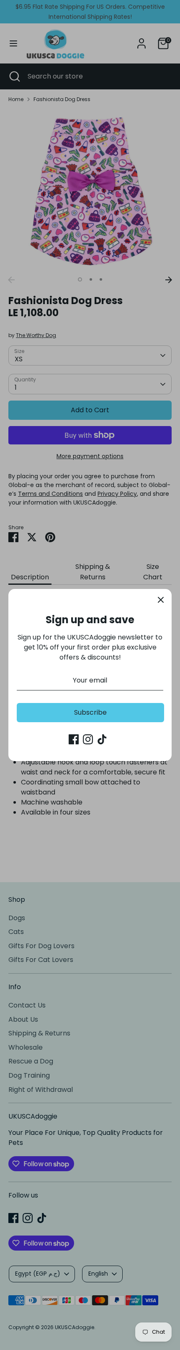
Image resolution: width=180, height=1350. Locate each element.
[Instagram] (88, 739)
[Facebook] (74, 739)
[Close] (161, 600)
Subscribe (90, 712)
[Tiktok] (102, 739)
